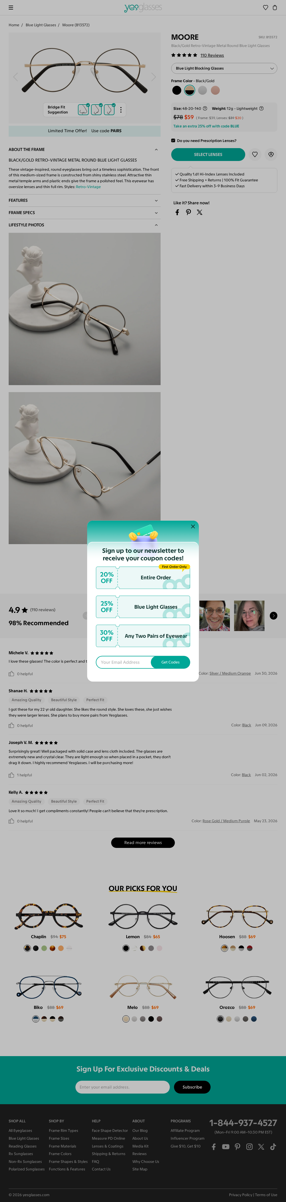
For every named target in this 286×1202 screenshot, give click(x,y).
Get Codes (170, 662)
